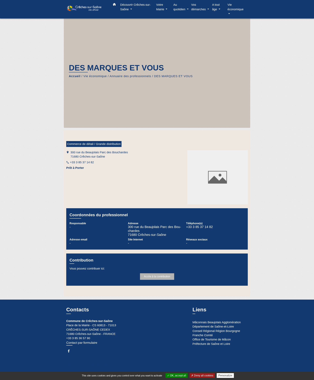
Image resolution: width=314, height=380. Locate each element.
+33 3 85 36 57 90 (78, 338)
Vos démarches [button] (199, 7)
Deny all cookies (203, 375)
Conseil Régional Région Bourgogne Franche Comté (216, 333)
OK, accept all (177, 375)
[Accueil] (86, 9)
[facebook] (70, 351)
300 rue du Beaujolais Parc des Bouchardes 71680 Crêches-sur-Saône (99, 154)
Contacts (77, 309)
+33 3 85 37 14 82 (82, 162)
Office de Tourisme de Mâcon (211, 339)
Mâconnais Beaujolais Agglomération (216, 322)
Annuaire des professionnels (130, 76)
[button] (114, 5)
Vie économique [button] (235, 7)
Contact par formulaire (81, 342)
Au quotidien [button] (179, 7)
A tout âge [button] (216, 7)
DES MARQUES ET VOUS (173, 76)
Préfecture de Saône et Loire (211, 344)
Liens (199, 309)
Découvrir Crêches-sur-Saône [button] (135, 7)
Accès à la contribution (157, 276)
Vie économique (95, 76)
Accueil (74, 76)
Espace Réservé (86, 364)
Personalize (225, 375)
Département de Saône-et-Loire (213, 326)
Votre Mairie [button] (160, 7)
